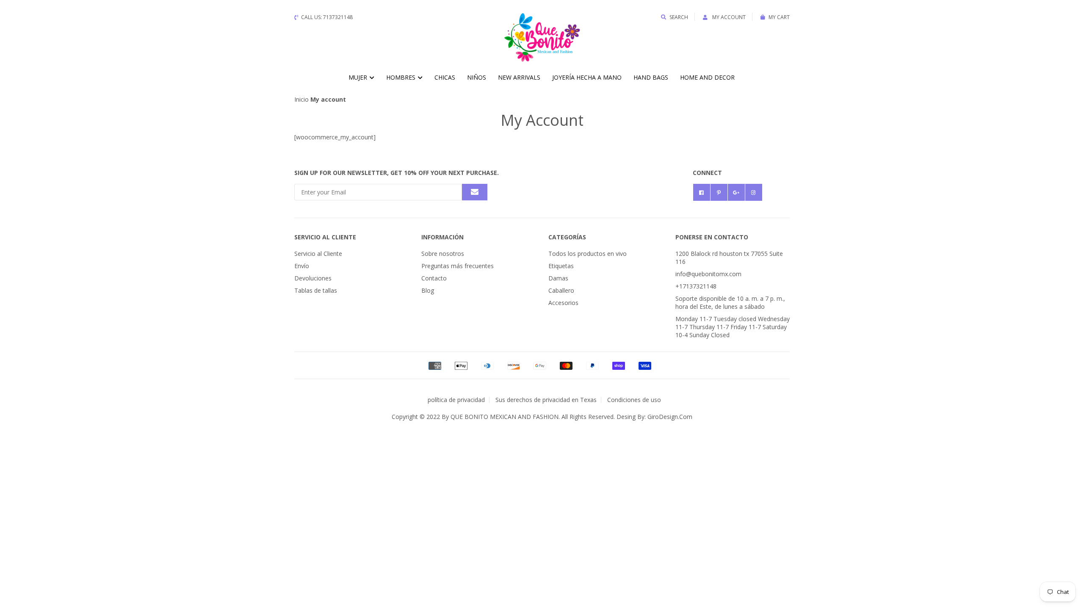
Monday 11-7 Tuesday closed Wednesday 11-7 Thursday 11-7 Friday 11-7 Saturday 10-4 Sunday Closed (732, 327)
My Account (728, 17)
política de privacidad (456, 400)
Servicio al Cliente (318, 254)
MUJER (358, 77)
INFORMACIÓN (442, 237)
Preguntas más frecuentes (457, 266)
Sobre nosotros (442, 254)
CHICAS (444, 77)
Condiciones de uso (634, 400)
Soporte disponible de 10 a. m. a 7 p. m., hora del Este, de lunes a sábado (730, 302)
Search (678, 17)
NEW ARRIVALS (519, 77)
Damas (558, 278)
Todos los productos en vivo (587, 254)
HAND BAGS (650, 77)
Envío (301, 266)
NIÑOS (476, 77)
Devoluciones (313, 278)
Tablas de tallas (315, 290)
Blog (427, 290)
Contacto (434, 278)
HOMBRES (401, 77)
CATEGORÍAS (567, 237)
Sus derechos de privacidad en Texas (546, 400)
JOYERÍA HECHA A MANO (587, 77)
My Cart (779, 17)
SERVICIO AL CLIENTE (325, 237)
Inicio (301, 99)
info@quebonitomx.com (708, 274)
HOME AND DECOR (707, 77)
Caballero (561, 290)
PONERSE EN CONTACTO (711, 237)
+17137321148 (695, 286)
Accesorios (563, 303)
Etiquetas (561, 266)
